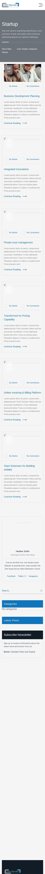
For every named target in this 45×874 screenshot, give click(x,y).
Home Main (6, 49)
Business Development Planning (22, 96)
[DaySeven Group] (10, 5)
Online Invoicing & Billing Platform (22, 392)
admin (14, 86)
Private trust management (18, 242)
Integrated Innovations (16, 169)
